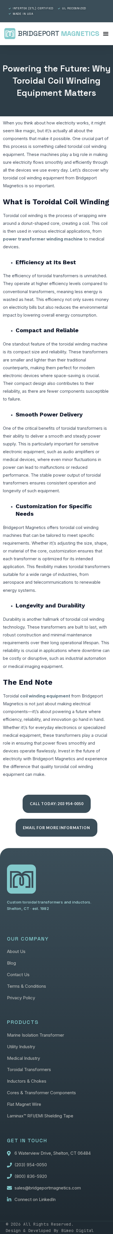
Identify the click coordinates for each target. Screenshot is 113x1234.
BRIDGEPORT (58, 33)
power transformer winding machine (43, 239)
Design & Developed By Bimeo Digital (50, 1230)
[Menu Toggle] (106, 33)
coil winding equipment (45, 696)
